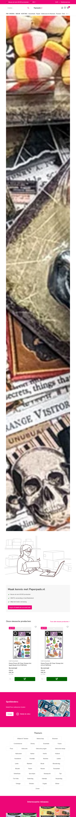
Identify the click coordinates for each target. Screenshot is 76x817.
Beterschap (40, 738)
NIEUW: (18, 13)
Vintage (18, 783)
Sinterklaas (17, 773)
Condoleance (18, 743)
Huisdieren (17, 758)
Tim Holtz (16, 778)
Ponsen (58, 13)
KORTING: (24, 13)
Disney (33, 743)
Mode (42, 763)
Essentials (32, 13)
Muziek (17, 768)
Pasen (30, 768)
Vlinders (31, 783)
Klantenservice (65, 2)
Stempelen (69, 13)
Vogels (45, 783)
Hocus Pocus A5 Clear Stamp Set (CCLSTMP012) (52, 664)
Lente (16, 763)
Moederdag (56, 763)
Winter (57, 783)
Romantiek (56, 768)
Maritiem (29, 763)
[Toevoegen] (25, 679)
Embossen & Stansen (48, 13)
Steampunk (47, 773)
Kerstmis (45, 758)
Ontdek (9, 714)
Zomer (38, 788)
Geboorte (24, 748)
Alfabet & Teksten (22, 738)
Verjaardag (58, 778)
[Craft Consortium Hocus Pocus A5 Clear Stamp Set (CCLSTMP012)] (54, 643)
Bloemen (55, 738)
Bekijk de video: (25, 714)
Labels (59, 758)
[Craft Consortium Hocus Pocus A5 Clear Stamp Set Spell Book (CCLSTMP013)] (22, 643)
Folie (63, 13)
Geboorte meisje (60, 748)
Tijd (60, 773)
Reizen (43, 768)
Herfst (45, 753)
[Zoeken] (28, 8)
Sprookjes (32, 773)
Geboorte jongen (41, 748)
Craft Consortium (13, 661)
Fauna (59, 743)
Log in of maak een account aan (19, 607)
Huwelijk (32, 758)
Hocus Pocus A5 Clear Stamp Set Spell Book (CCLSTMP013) (20, 664)
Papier (38, 13)
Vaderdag (30, 778)
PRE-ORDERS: (10, 13)
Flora (11, 748)
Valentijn (44, 778)
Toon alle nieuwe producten (59, 621)
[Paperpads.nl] (38, 8)
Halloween (18, 753)
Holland (57, 753)
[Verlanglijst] (65, 8)
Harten (32, 753)
